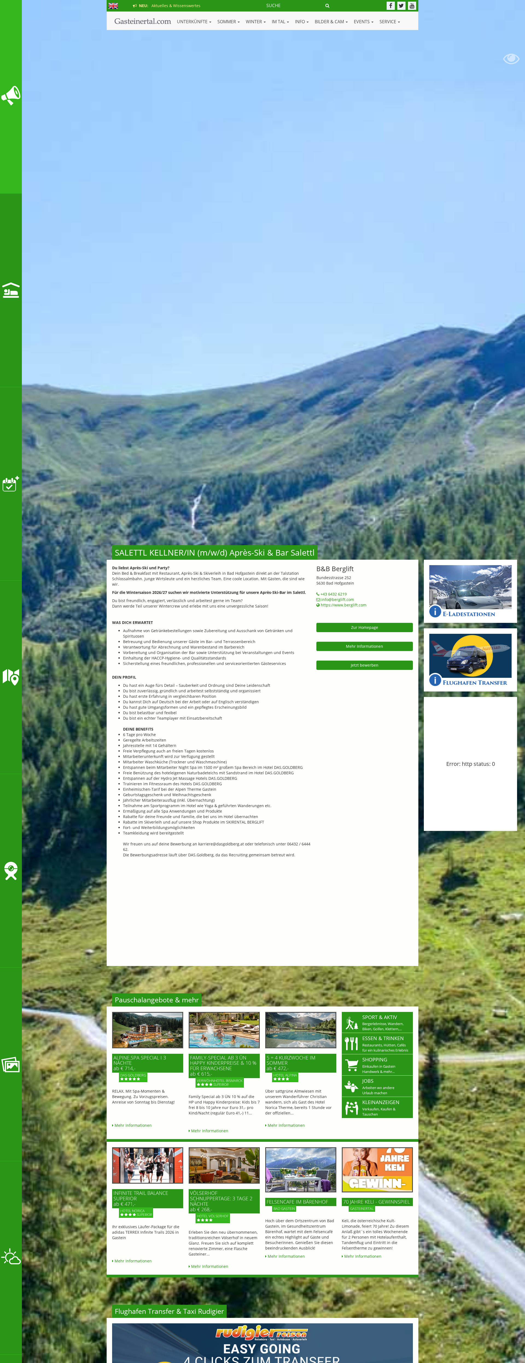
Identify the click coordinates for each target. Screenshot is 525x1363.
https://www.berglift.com (343, 605)
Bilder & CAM (330, 22)
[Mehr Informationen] (147, 1030)
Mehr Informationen (364, 646)
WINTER (254, 22)
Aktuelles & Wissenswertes (168, 5)
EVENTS (362, 22)
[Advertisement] (262, 908)
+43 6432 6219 (333, 594)
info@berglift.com (337, 599)
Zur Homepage (364, 627)
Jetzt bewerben (364, 665)
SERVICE (388, 22)
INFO (300, 22)
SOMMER (227, 22)
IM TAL (279, 22)
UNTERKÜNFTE (193, 22)
